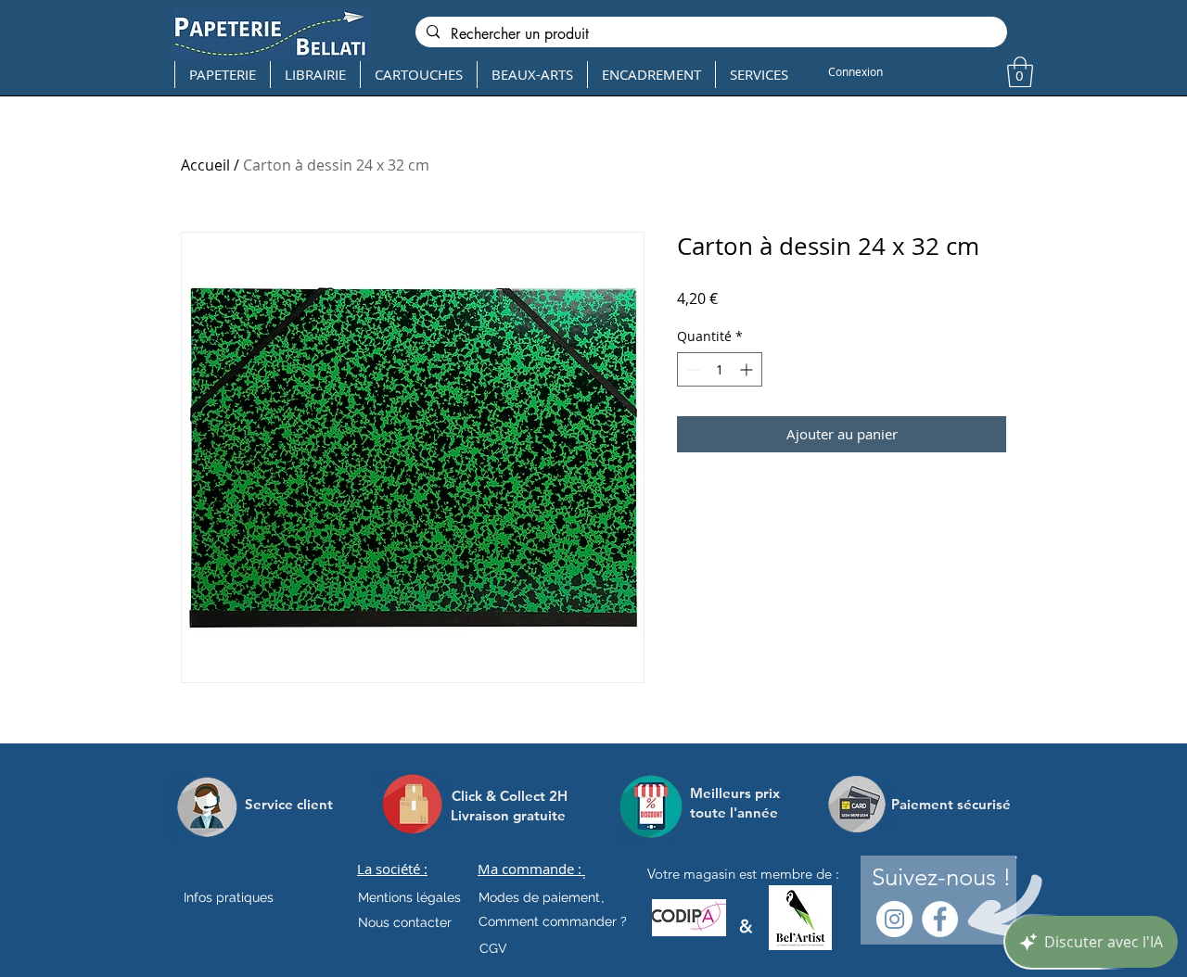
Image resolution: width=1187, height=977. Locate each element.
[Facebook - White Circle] (940, 919)
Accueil (205, 165)
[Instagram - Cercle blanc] (894, 919)
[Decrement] (691, 369)
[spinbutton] (719, 369)
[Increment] (747, 369)
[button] (1020, 72)
